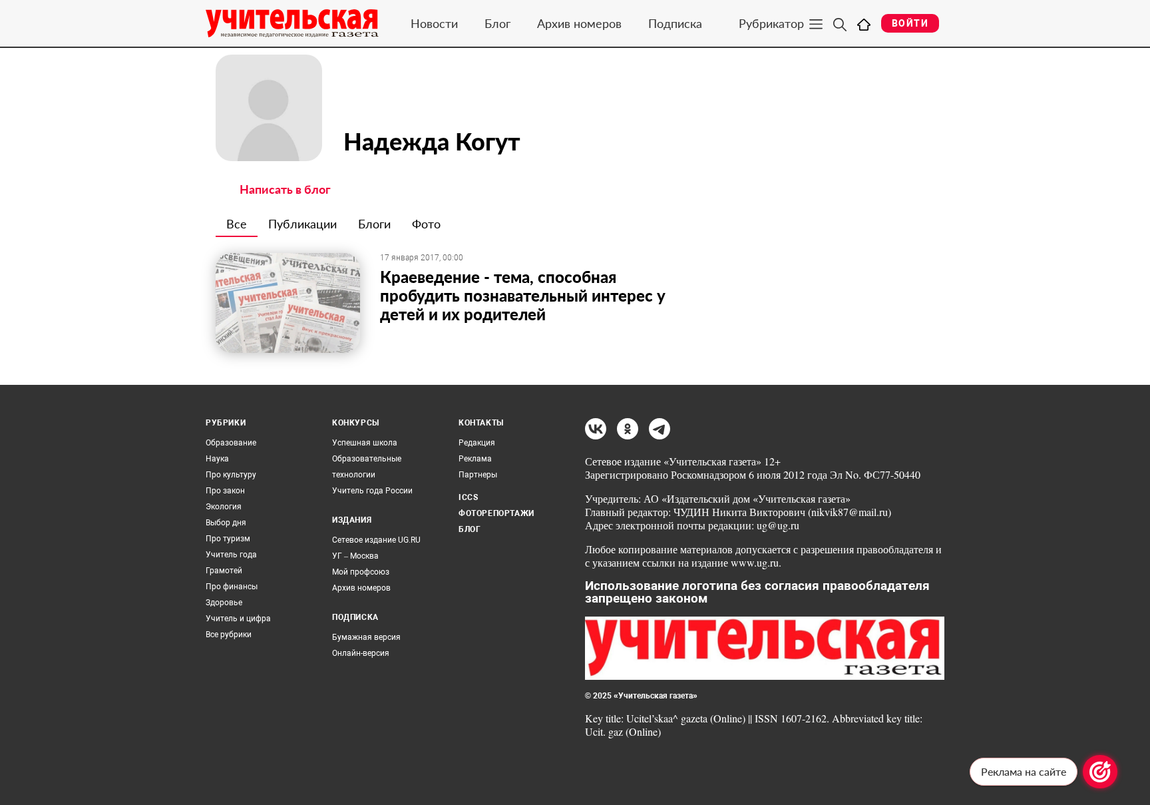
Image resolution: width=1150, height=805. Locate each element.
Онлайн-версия (360, 653)
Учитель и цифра (238, 618)
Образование (231, 442)
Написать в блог (285, 189)
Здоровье (224, 602)
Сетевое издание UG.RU (376, 540)
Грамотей (224, 570)
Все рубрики (229, 634)
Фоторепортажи (496, 513)
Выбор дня (226, 522)
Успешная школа (364, 442)
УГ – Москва (355, 556)
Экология (224, 506)
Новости (434, 23)
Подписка (675, 23)
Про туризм (228, 538)
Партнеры (478, 474)
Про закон (225, 490)
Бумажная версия (366, 637)
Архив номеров (579, 23)
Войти (910, 23)
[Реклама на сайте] (1100, 771)
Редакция (477, 442)
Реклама (475, 458)
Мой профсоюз (360, 572)
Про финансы (232, 586)
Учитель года (231, 554)
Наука (217, 458)
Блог (497, 23)
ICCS (468, 497)
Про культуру (231, 474)
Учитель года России (372, 490)
